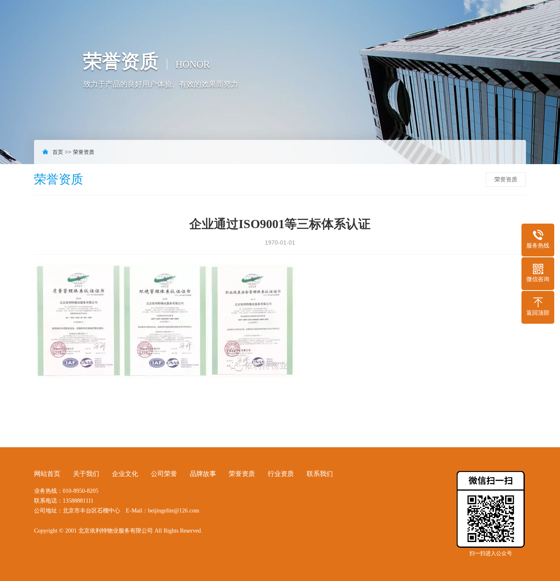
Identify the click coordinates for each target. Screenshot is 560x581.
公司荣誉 (164, 473)
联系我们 (320, 473)
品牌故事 (203, 473)
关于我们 (86, 473)
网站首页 (47, 473)
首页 (57, 152)
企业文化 (125, 473)
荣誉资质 (83, 152)
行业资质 (281, 473)
